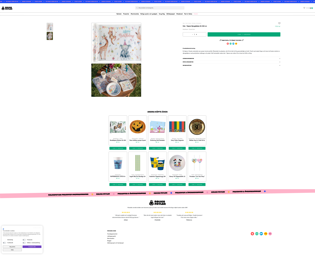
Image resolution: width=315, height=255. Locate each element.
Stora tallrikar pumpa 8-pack (138, 140)
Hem (184, 23)
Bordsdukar (198, 23)
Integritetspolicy (37, 227)
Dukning (193, 23)
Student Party (161, 174)
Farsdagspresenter (112, 234)
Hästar (121, 138)
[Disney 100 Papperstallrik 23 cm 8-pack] (177, 163)
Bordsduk (153, 138)
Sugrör (132, 174)
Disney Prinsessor (199, 174)
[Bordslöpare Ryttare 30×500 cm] (118, 127)
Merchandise (110, 238)
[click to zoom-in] (116, 43)
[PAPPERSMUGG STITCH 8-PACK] (118, 163)
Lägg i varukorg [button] (118, 148)
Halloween (141, 138)
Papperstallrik (135, 138)
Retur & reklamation (188, 62)
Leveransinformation (188, 58)
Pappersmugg (154, 174)
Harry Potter (179, 138)
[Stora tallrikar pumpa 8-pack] (138, 127)
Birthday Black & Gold (200, 138)
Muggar (109, 240)
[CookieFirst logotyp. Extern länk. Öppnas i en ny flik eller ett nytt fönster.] (3, 229)
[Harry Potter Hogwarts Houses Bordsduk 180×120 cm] (177, 127)
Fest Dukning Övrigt (139, 174)
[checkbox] (4, 240)
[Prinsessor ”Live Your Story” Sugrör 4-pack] (197, 163)
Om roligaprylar (187, 65)
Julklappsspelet (111, 236)
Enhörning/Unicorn (160, 138)
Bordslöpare (185, 29)
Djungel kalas (192, 29)
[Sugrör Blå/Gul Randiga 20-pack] (138, 163)
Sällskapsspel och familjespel (115, 243)
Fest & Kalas (188, 23)
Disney (180, 174)
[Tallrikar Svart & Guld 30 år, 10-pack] (197, 127)
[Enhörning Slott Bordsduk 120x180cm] (157, 127)
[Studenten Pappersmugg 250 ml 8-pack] (157, 163)
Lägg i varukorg (244, 34)
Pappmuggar (118, 174)
